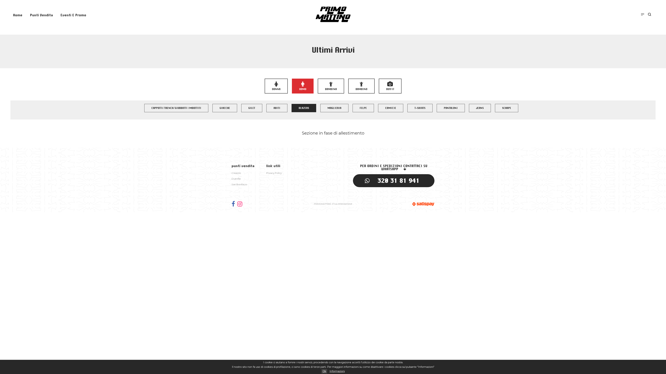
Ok (324, 371)
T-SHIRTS (420, 108)
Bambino (361, 89)
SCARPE (506, 108)
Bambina (331, 89)
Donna (276, 89)
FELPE (363, 108)
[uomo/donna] (239, 204)
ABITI (277, 108)
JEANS (480, 108)
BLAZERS (304, 108)
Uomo (302, 89)
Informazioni (337, 371)
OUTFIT (390, 89)
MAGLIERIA (334, 108)
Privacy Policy (274, 173)
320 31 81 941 (398, 180)
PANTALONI (451, 108)
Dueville (236, 178)
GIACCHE (225, 108)
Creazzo (236, 173)
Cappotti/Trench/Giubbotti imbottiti (176, 108)
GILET (251, 108)
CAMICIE (390, 108)
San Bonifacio (239, 184)
